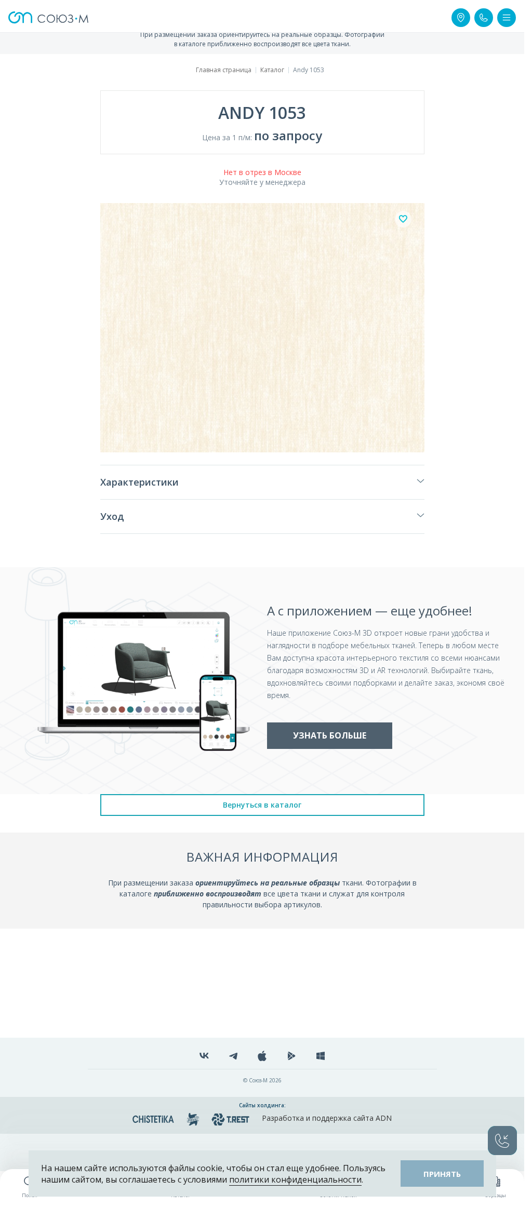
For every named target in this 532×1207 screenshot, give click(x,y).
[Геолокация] (460, 17)
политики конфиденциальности (295, 1179)
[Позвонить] (483, 17)
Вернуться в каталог (262, 805)
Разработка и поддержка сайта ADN (327, 1118)
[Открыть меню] (506, 17)
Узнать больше (329, 735)
